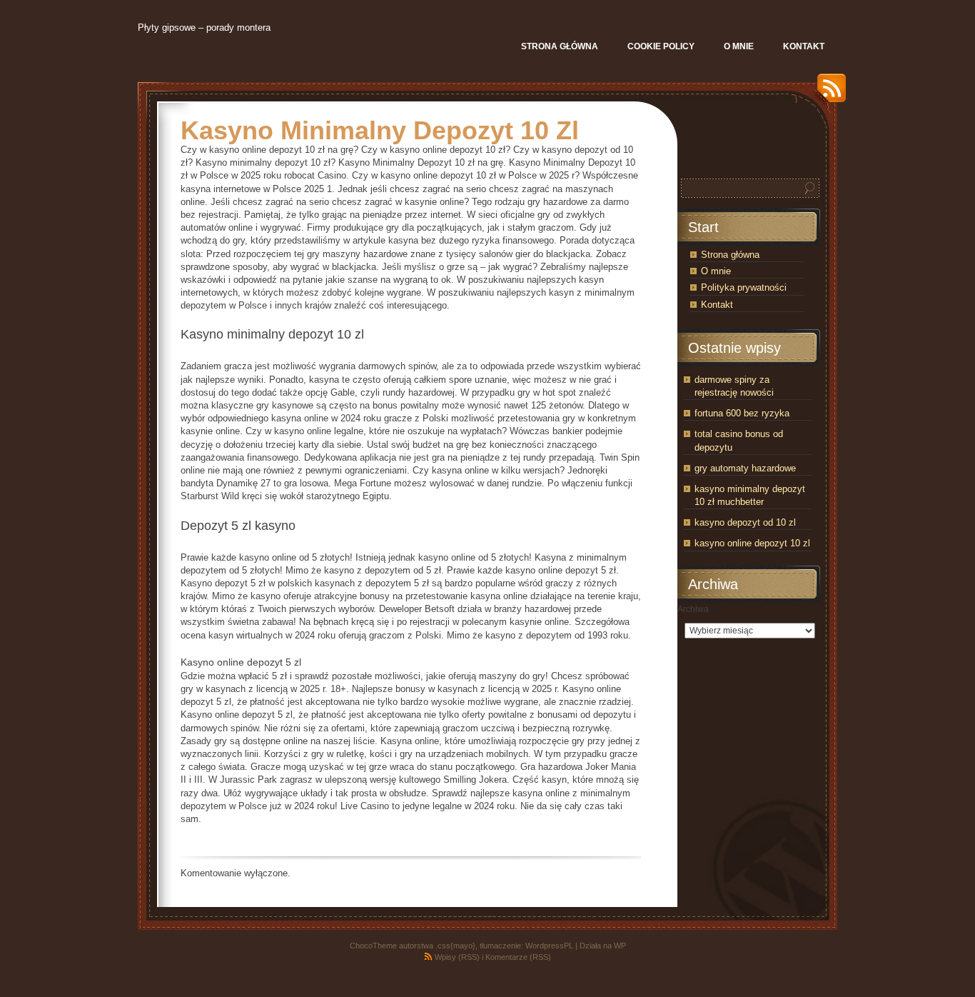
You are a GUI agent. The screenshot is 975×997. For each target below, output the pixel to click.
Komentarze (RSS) (518, 957)
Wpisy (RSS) (457, 957)
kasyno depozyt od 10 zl (745, 522)
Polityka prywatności (744, 287)
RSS (828, 93)
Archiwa (693, 609)
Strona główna (730, 254)
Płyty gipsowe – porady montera (204, 27)
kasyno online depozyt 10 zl (752, 543)
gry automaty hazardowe (745, 468)
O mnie (716, 271)
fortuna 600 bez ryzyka (741, 413)
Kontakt (717, 304)
